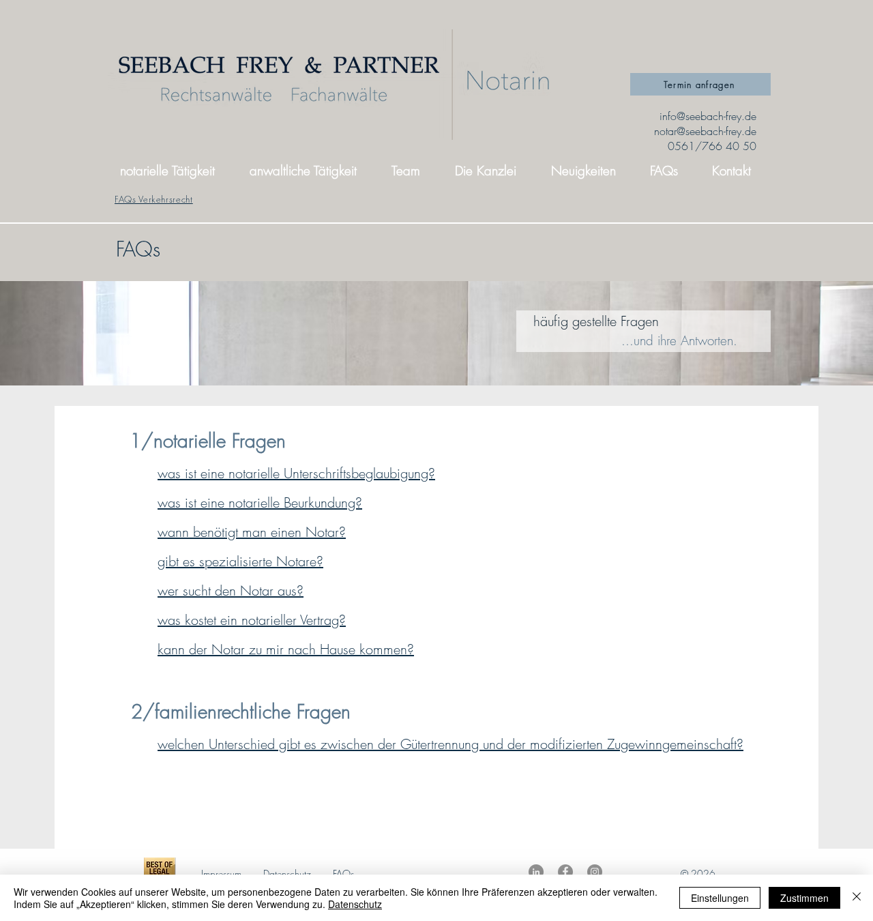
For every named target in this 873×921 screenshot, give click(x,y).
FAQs (343, 873)
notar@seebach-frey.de (705, 130)
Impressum (221, 873)
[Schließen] (856, 898)
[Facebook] (565, 871)
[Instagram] (594, 871)
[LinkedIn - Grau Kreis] (536, 871)
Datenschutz (287, 873)
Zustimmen (804, 898)
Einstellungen (720, 898)
